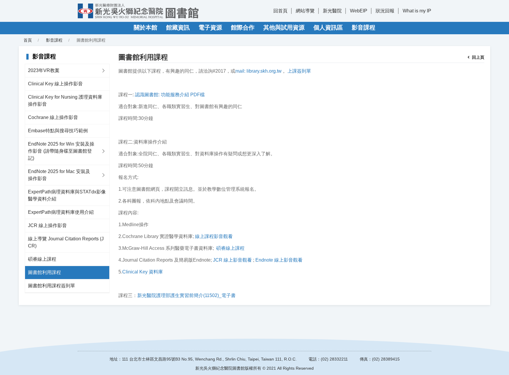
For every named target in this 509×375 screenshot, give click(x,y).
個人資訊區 (328, 27)
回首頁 (280, 10)
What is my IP (417, 10)
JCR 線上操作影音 (47, 225)
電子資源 (210, 27)
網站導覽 (305, 10)
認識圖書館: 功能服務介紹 (162, 94)
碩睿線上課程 (42, 259)
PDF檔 (197, 94)
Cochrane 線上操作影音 (53, 117)
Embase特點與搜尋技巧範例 (58, 130)
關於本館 (145, 27)
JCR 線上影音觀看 (232, 259)
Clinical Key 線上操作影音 (55, 83)
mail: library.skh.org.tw (258, 71)
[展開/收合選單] (103, 70)
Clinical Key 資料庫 (142, 271)
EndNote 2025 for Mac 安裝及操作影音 (59, 175)
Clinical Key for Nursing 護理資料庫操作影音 (65, 100)
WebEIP (358, 10)
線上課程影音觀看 (214, 236)
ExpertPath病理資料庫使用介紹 (61, 212)
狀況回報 (385, 10)
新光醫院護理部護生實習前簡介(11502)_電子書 (186, 295)
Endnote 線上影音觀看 (279, 259)
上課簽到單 (299, 71)
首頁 (28, 40)
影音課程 (363, 27)
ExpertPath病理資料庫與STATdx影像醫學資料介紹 (67, 195)
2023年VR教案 (44, 70)
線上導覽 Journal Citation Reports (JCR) (66, 242)
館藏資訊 (178, 27)
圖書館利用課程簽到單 (51, 285)
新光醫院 (332, 10)
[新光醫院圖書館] (138, 11)
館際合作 (242, 27)
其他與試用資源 (284, 27)
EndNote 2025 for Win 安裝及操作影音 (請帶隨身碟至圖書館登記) (61, 151)
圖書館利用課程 (44, 272)
